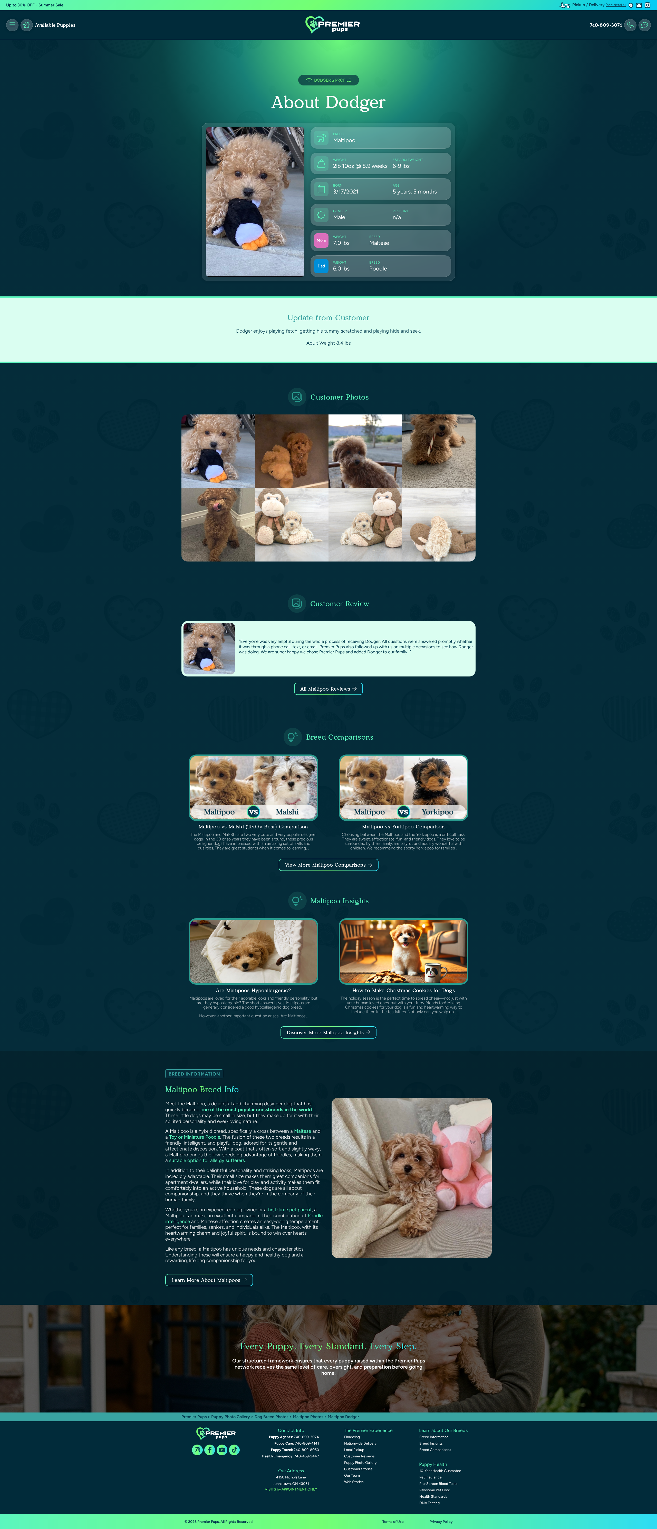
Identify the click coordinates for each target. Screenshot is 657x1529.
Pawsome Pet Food (434, 1490)
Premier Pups (194, 1416)
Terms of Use (393, 1522)
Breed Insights (431, 1443)
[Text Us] (645, 25)
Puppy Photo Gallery (230, 1416)
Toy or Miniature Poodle (194, 1137)
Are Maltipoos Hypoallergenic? (253, 990)
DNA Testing (429, 1503)
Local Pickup (354, 1450)
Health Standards (433, 1496)
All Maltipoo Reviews (325, 689)
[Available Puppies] (27, 25)
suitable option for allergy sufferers (207, 1160)
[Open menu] (12, 25)
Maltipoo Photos (308, 1416)
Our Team (352, 1475)
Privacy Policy (441, 1522)
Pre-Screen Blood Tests (438, 1484)
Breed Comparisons (435, 1450)
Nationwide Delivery (360, 1443)
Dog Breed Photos (271, 1416)
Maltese (302, 1131)
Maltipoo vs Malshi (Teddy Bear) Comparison (253, 827)
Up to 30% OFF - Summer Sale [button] (34, 5)
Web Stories (354, 1482)
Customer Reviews (359, 1456)
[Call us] (630, 25)
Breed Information (434, 1437)
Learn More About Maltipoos (205, 1280)
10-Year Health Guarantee (440, 1471)
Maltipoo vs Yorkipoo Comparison (403, 827)
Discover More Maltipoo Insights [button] (325, 1032)
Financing (352, 1437)
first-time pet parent (290, 1210)
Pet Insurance (430, 1477)
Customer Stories (358, 1469)
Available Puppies (55, 25)
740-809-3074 (606, 25)
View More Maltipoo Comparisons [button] (325, 865)
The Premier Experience (368, 1430)
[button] (631, 5)
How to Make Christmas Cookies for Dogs (403, 990)
